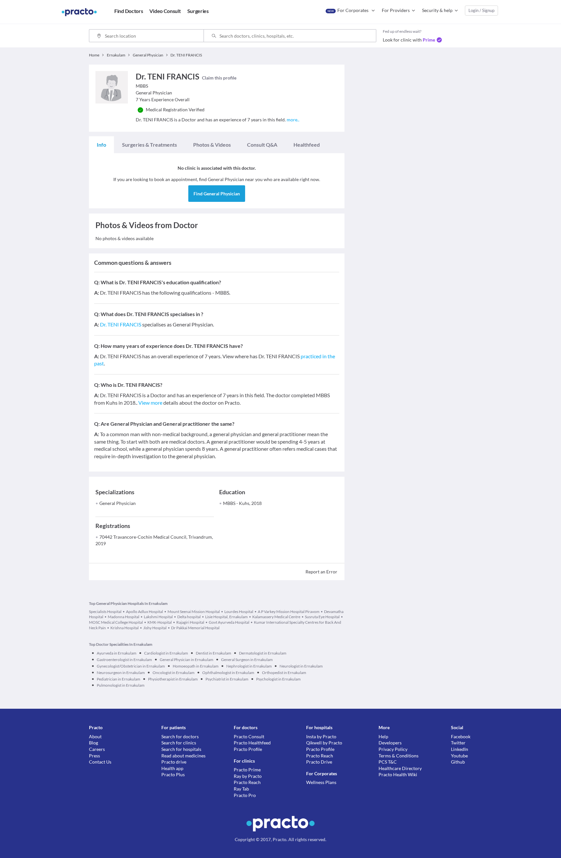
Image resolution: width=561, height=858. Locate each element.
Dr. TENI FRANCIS (120, 324)
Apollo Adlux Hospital (144, 611)
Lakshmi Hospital (158, 616)
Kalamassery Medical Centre (276, 616)
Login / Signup (481, 10)
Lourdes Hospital (238, 611)
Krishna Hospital (124, 627)
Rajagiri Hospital (190, 622)
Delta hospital (189, 616)
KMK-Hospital (159, 622)
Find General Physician (216, 193)
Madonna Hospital (123, 616)
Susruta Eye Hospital (322, 616)
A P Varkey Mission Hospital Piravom (288, 611)
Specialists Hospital (105, 611)
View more (150, 402)
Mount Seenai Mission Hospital (194, 611)
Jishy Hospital (155, 627)
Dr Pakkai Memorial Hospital (195, 627)
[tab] (101, 144)
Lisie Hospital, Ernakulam (226, 616)
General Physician (117, 503)
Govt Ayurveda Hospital (229, 622)
